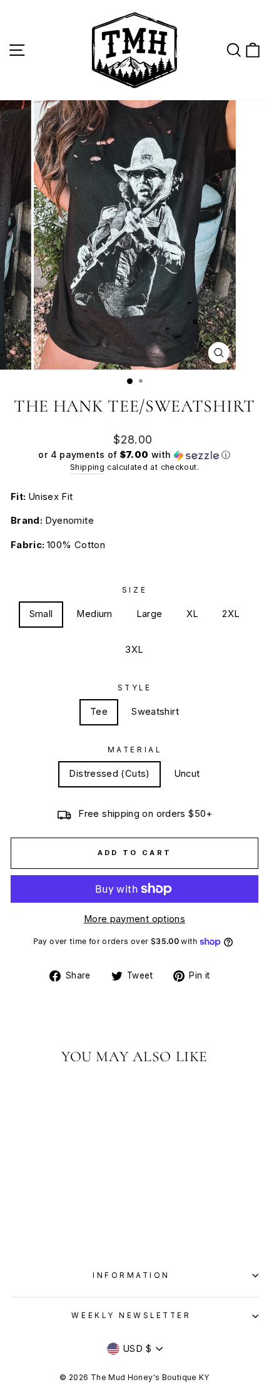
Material (134, 749)
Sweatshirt (155, 711)
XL (192, 614)
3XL (134, 649)
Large (149, 614)
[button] (134, 455)
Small (41, 614)
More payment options (134, 919)
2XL (231, 614)
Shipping (87, 467)
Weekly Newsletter (131, 1315)
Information (131, 1275)
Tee (99, 711)
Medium (94, 614)
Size (134, 590)
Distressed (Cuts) (109, 773)
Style (135, 687)
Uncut (187, 773)
